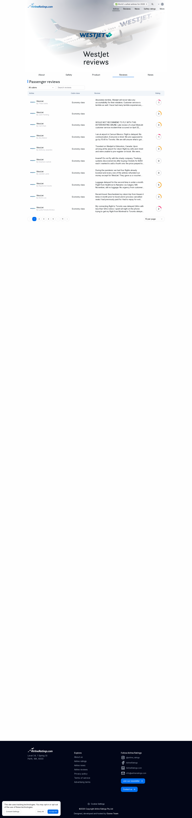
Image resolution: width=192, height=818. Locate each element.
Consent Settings (12, 812)
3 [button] (43, 219)
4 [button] (48, 219)
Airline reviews (81, 769)
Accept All (53, 812)
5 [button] (53, 219)
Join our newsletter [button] (131, 781)
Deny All (40, 812)
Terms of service (82, 778)
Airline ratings (80, 761)
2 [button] (39, 219)
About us (78, 757)
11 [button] (62, 219)
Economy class (78, 102)
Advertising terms (82, 782)
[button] (58, 219)
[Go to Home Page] (40, 7)
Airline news (79, 765)
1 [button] (34, 219)
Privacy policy (81, 773)
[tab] (116, 9)
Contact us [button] (127, 789)
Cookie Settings (98, 804)
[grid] (96, 153)
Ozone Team (112, 813)
